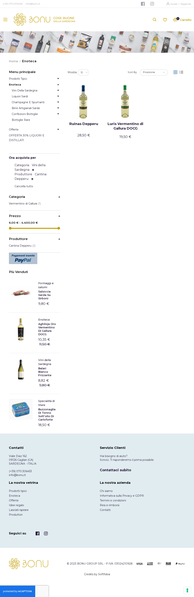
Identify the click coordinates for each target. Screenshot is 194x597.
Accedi (174, 3)
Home (13, 61)
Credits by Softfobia (97, 574)
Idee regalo (16, 505)
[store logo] (44, 19)
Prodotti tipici (18, 491)
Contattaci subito (115, 470)
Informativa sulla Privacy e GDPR (122, 495)
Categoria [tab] (17, 196)
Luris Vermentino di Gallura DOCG (125, 126)
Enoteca (44, 319)
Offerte (14, 500)
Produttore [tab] (18, 239)
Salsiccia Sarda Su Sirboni (44, 295)
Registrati (186, 3)
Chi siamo (106, 491)
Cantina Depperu (22, 245)
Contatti (105, 510)
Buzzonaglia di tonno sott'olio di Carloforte (47, 414)
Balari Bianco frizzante (44, 372)
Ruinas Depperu (83, 124)
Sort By (132, 72)
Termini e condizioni (113, 500)
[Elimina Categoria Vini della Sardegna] (33, 169)
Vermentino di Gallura (25, 203)
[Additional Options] (34, 258)
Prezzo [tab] (15, 216)
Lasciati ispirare (19, 510)
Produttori (16, 514)
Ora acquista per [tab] (22, 158)
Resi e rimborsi (109, 505)
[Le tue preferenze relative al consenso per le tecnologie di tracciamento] (187, 590)
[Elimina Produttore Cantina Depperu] (32, 179)
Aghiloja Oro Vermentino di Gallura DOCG (47, 329)
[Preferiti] (165, 19)
